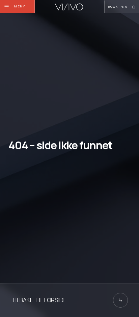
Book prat (119, 6)
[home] (69, 6)
